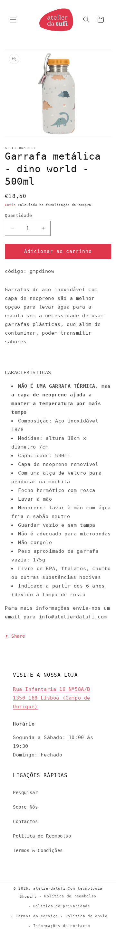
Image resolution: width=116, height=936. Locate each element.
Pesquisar (25, 792)
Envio (10, 205)
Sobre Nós (25, 807)
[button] (13, 20)
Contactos (25, 821)
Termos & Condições (38, 850)
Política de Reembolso (42, 836)
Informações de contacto (61, 926)
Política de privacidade (61, 906)
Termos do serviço (37, 916)
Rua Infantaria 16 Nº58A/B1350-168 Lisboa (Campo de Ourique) (51, 697)
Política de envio (86, 916)
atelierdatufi (49, 888)
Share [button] (18, 636)
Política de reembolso (70, 896)
